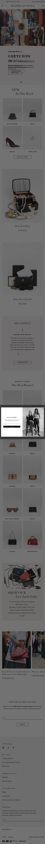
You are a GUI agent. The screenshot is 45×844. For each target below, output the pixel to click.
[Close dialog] (42, 408)
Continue (12, 426)
